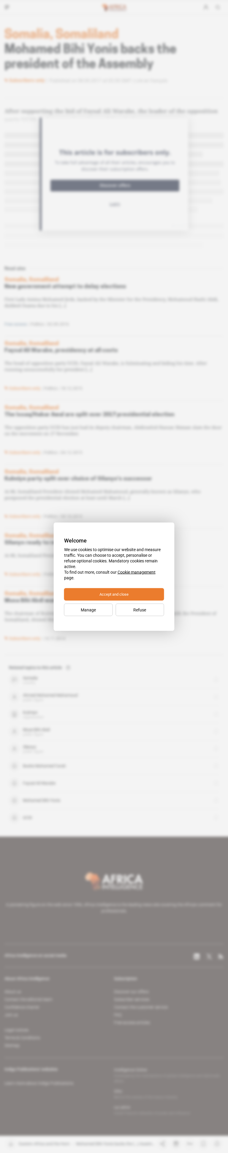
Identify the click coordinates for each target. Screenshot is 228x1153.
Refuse (139, 609)
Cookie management (137, 572)
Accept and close (114, 594)
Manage (88, 609)
